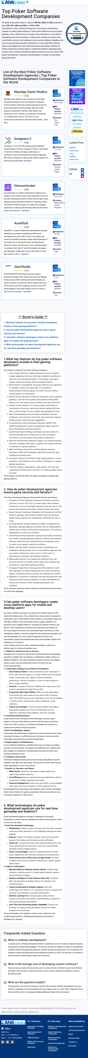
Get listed (72, 1046)
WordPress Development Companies (53, 1049)
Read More (28, 161)
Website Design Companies (54, 1038)
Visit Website (56, 93)
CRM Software (33, 1038)
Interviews (31, 1047)
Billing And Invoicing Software (35, 1042)
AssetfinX (21, 223)
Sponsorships (74, 1038)
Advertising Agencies (56, 1043)
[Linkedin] (2, 1042)
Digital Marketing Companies (54, 1033)
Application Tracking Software (35, 1027)
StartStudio (22, 267)
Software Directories (76, 1030)
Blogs (70, 1034)
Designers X (22, 139)
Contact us (72, 1042)
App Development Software (34, 1033)
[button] (53, 2)
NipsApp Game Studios (30, 92)
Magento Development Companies (57, 1027)
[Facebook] (7, 1042)
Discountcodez (24, 186)
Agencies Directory (76, 1026)
